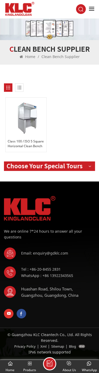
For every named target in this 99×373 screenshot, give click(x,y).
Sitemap (57, 346)
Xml (43, 346)
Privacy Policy (25, 346)
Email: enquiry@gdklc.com (44, 253)
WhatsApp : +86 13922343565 (47, 275)
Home (29, 56)
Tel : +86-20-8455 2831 (41, 269)
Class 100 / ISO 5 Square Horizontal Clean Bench (26, 143)
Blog (72, 346)
